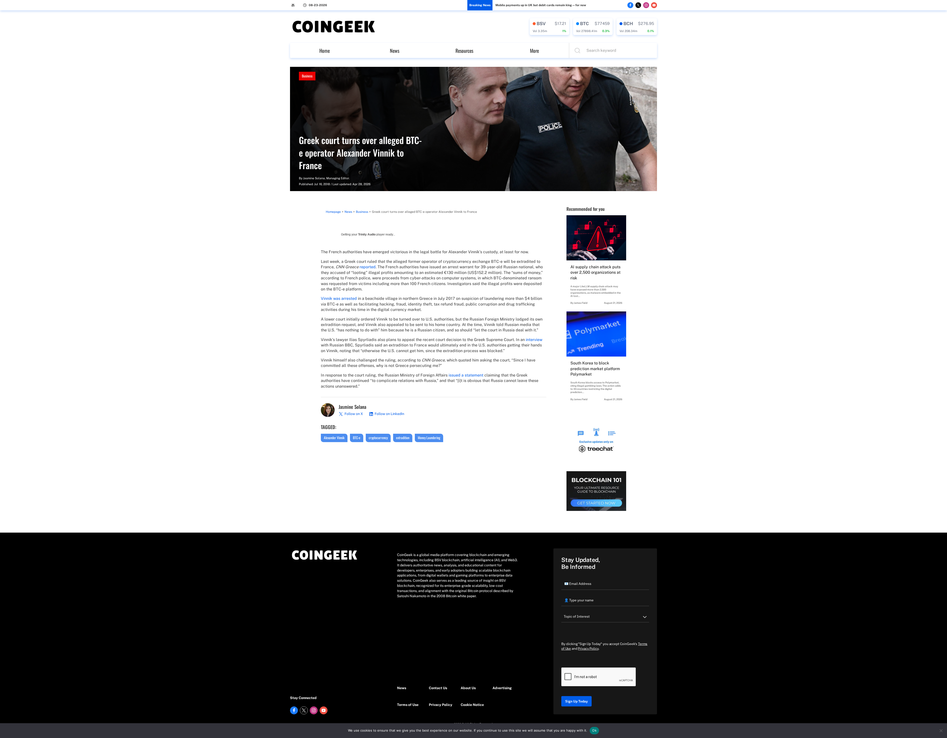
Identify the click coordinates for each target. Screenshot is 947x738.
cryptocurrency (378, 437)
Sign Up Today (576, 701)
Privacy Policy (440, 705)
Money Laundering (429, 437)
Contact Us (438, 688)
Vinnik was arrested (339, 298)
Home (324, 50)
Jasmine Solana (314, 178)
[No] (940, 730)
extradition (402, 437)
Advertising (502, 688)
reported (368, 267)
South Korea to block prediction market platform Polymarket (595, 369)
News (394, 50)
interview (534, 339)
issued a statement (466, 375)
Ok (594, 730)
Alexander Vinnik (334, 437)
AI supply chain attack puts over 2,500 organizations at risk (595, 272)
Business (307, 75)
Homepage (333, 212)
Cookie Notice (472, 705)
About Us (468, 688)
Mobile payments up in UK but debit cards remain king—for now (540, 5)
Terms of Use (408, 705)
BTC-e (356, 437)
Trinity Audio (367, 234)
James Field (580, 302)
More (534, 50)
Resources (464, 50)
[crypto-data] (549, 26)
